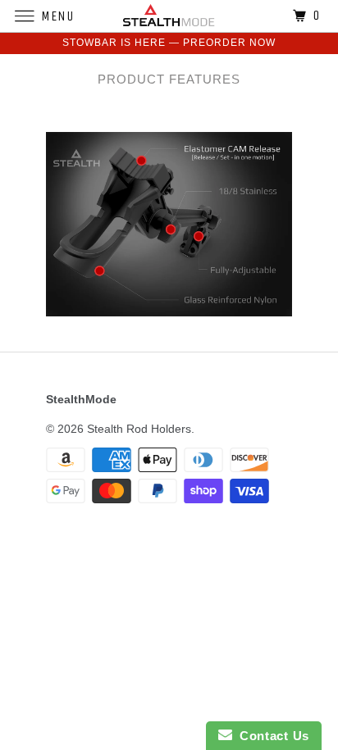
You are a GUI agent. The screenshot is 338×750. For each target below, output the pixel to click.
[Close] (308, 128)
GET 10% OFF (169, 496)
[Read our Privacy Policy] (292, 582)
